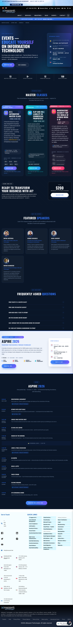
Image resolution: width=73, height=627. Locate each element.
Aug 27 (6, 164)
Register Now (8, 65)
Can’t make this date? (35, 172)
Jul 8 (59, 160)
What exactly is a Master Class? (36, 302)
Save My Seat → (59, 362)
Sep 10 (11, 164)
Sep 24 (16, 164)
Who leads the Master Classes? (36, 307)
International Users (54, 619)
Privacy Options (26, 619)
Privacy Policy (16, 619)
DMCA (69, 619)
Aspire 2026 (14, 22)
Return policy (45, 619)
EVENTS (54, 15)
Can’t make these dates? (12, 172)
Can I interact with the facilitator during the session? (36, 323)
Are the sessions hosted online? (36, 318)
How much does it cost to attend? (36, 312)
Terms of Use (36, 619)
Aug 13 (15, 161)
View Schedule (22, 65)
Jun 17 (58, 156)
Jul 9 (6, 161)
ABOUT (19, 15)
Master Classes (5, 22)
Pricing (27, 22)
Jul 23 (10, 161)
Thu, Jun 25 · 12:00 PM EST (34, 164)
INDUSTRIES (37, 15)
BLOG (46, 15)
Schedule (21, 22)
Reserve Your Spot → (48, 19)
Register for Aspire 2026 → (36, 503)
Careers (4, 619)
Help (10, 619)
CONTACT (62, 15)
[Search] (68, 15)
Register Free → (9, 366)
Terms (63, 619)
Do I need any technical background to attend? (36, 328)
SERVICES (28, 15)
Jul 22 (58, 163)
